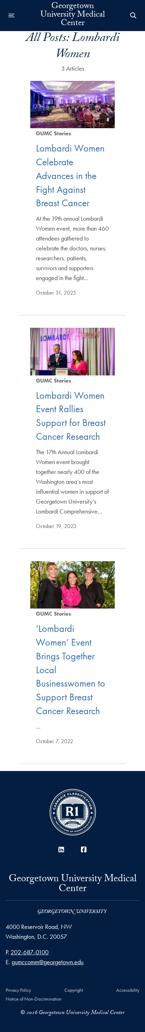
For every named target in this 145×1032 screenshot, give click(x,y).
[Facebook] (84, 850)
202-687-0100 (30, 952)
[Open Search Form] (133, 15)
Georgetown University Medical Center (72, 15)
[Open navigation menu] (11, 15)
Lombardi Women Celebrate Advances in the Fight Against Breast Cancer (70, 175)
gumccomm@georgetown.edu (47, 962)
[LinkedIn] (61, 850)
